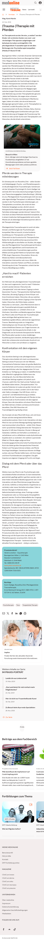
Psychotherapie (8, 605)
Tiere (18, 605)
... (40, 9)
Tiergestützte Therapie (30, 605)
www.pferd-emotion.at (12, 565)
